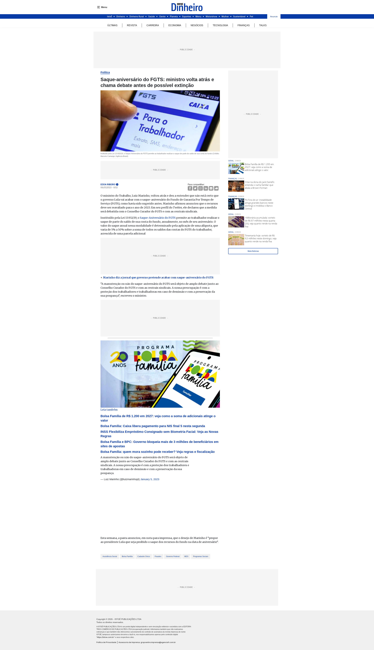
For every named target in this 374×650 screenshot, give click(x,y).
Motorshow (211, 16)
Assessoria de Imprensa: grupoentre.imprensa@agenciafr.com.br (147, 642)
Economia (174, 25)
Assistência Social (110, 556)
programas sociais (200, 556)
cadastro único (143, 556)
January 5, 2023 (149, 479)
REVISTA (132, 25)
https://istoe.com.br (105, 637)
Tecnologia (220, 25)
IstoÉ (109, 16)
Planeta (174, 16)
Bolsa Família (127, 556)
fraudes (158, 556)
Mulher (225, 16)
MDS (186, 556)
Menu (198, 16)
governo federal (173, 556)
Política (105, 72)
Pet (251, 16)
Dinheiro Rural (136, 16)
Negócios (197, 25)
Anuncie (274, 16)
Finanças (244, 25)
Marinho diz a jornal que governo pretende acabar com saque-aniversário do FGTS (158, 277)
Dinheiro (120, 16)
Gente (162, 16)
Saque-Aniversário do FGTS (158, 217)
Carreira (153, 25)
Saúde (151, 16)
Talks (263, 25)
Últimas (112, 25)
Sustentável (239, 16)
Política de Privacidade (106, 642)
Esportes (186, 16)
